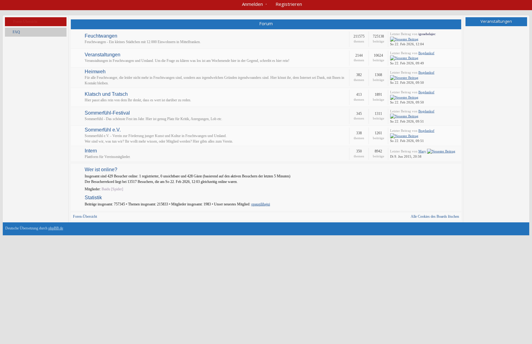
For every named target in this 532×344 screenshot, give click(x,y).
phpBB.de (55, 228)
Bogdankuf (426, 53)
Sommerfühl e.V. (103, 129)
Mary (422, 151)
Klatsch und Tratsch (106, 94)
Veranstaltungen (102, 54)
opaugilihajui (260, 204)
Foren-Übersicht (25, 21)
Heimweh (95, 71)
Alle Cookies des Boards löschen (435, 216)
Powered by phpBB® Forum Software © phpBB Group (517, 229)
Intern (91, 150)
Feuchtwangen (101, 36)
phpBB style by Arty (499, 229)
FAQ (16, 32)
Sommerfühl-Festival (107, 113)
